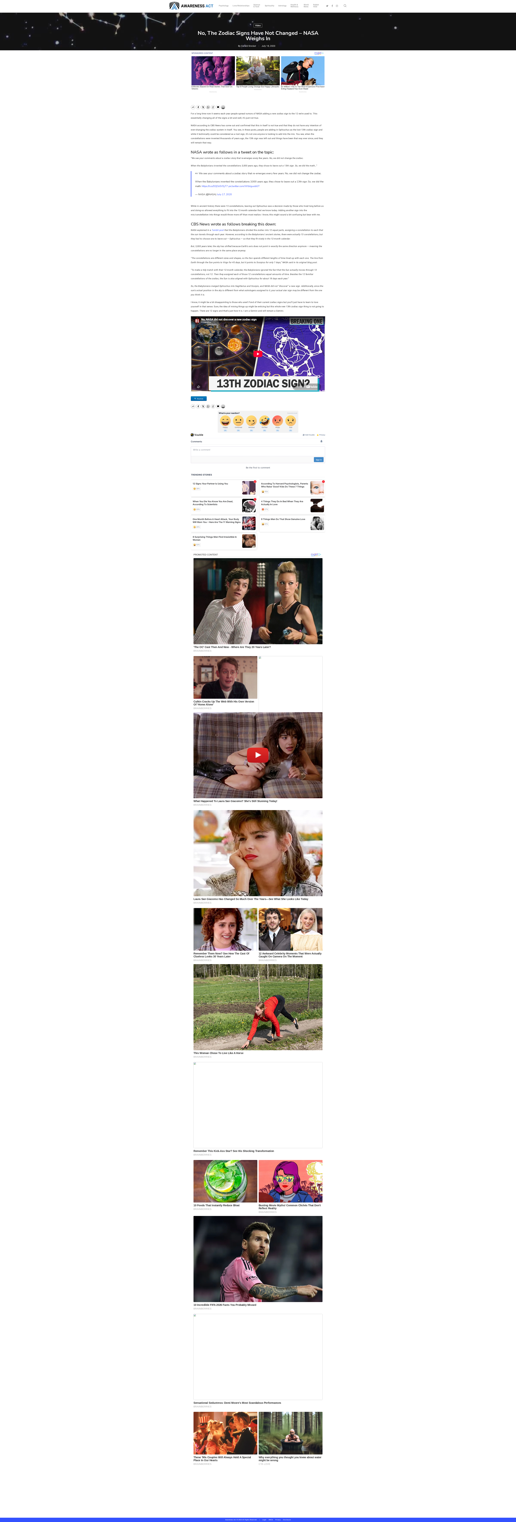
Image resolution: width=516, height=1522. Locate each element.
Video (258, 25)
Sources (200, 398)
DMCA (271, 1520)
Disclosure (287, 1520)
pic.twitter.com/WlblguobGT (244, 186)
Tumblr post (218, 230)
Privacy (279, 1520)
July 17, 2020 (224, 194)
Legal (264, 1520)
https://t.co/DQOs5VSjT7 (215, 186)
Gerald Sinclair (248, 46)
